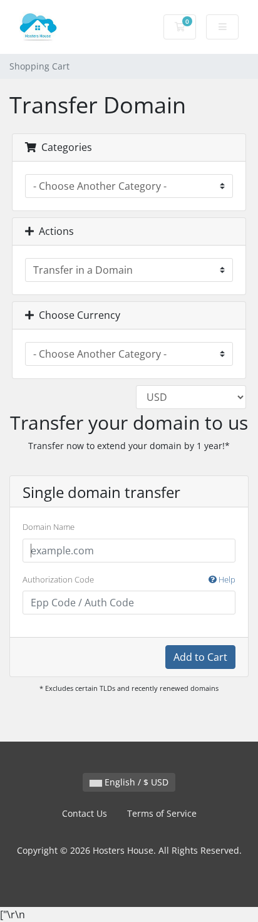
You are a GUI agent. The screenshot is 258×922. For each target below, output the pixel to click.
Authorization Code (129, 579)
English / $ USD (135, 782)
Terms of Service (162, 813)
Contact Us (84, 813)
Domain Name (49, 526)
